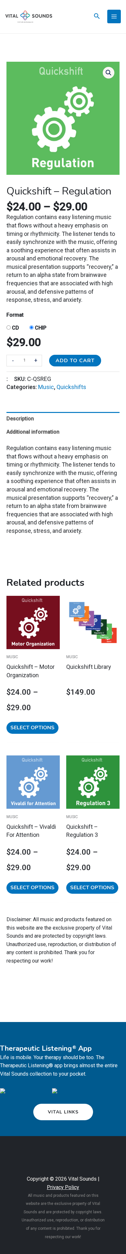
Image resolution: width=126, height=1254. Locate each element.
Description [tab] (20, 419)
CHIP (41, 328)
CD (15, 328)
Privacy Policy (63, 1187)
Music (46, 387)
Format (15, 315)
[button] (108, 73)
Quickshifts (71, 387)
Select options (32, 727)
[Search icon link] (97, 16)
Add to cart (75, 360)
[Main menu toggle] (114, 16)
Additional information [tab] (32, 432)
